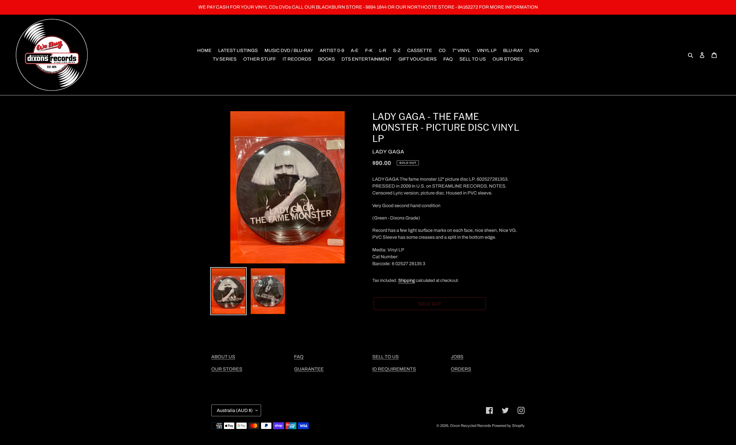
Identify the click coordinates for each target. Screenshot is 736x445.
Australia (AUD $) (235, 410)
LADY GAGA (388, 152)
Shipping (406, 280)
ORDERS (461, 369)
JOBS (457, 356)
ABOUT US (223, 356)
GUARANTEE (309, 369)
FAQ (299, 356)
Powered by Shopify (508, 426)
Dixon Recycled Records (470, 426)
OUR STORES (226, 369)
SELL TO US (385, 356)
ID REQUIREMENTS (394, 369)
